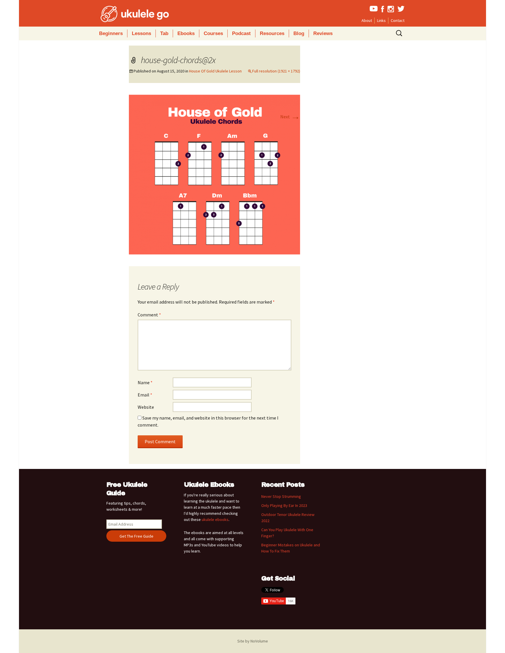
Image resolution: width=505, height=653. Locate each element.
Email (145, 395)
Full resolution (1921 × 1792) (276, 71)
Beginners (111, 33)
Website (146, 407)
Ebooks (186, 33)
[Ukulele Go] (127, 14)
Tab (164, 33)
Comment (149, 315)
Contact (397, 20)
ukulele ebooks (215, 519)
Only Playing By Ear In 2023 (284, 505)
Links (381, 20)
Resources (272, 33)
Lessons (141, 33)
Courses (213, 33)
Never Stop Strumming (281, 496)
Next (290, 116)
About (367, 20)
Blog (298, 33)
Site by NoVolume (252, 641)
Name (145, 382)
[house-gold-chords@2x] (214, 174)
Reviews (323, 33)
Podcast (241, 33)
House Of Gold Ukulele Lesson (215, 71)
